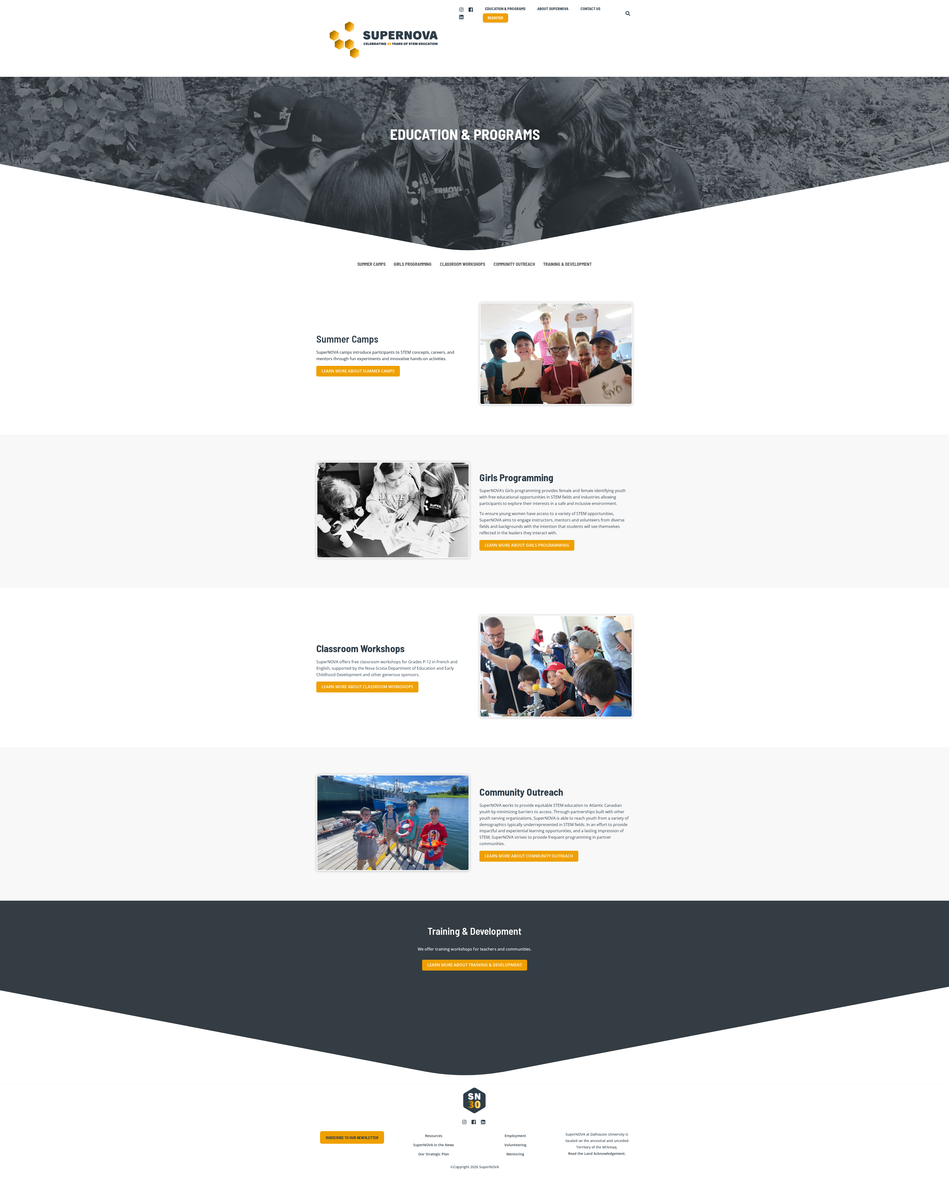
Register (495, 17)
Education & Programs (505, 8)
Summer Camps (371, 264)
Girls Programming (412, 264)
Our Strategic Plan (433, 1154)
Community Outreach (514, 264)
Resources (433, 1135)
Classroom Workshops (462, 264)
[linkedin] (461, 16)
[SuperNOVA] (384, 70)
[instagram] (461, 9)
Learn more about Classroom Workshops (367, 686)
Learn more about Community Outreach (529, 856)
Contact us (591, 8)
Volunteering (515, 1145)
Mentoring (515, 1154)
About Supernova (552, 8)
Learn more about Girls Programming (527, 545)
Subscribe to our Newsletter (352, 1137)
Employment (515, 1135)
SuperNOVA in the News (433, 1145)
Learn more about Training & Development (474, 965)
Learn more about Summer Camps (358, 371)
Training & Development (567, 264)
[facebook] (471, 9)
